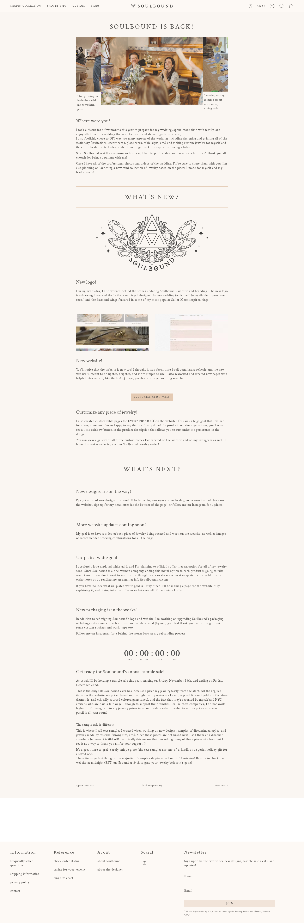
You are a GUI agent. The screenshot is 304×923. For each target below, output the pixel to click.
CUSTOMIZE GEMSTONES (152, 397)
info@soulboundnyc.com (151, 579)
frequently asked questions (21, 863)
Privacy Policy (242, 911)
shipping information (24, 874)
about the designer (110, 869)
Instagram (199, 505)
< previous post (85, 785)
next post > (221, 785)
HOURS (144, 659)
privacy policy (20, 882)
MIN (159, 659)
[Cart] (291, 6)
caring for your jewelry (69, 869)
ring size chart (63, 878)
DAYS (129, 659)
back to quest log (152, 785)
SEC (175, 659)
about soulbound (109, 861)
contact (15, 891)
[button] (25, 6)
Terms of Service (262, 911)
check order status (66, 861)
